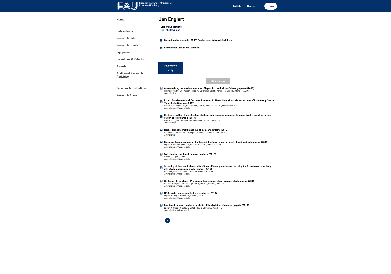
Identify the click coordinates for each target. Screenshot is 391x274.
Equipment (124, 52)
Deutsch (251, 6)
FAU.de (237, 6)
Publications (125, 31)
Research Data (126, 38)
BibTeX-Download (170, 30)
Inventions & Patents (130, 59)
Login (271, 6)
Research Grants (127, 45)
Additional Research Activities (130, 75)
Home (120, 19)
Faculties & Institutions (132, 88)
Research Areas (127, 95)
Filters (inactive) (218, 81)
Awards (121, 66)
